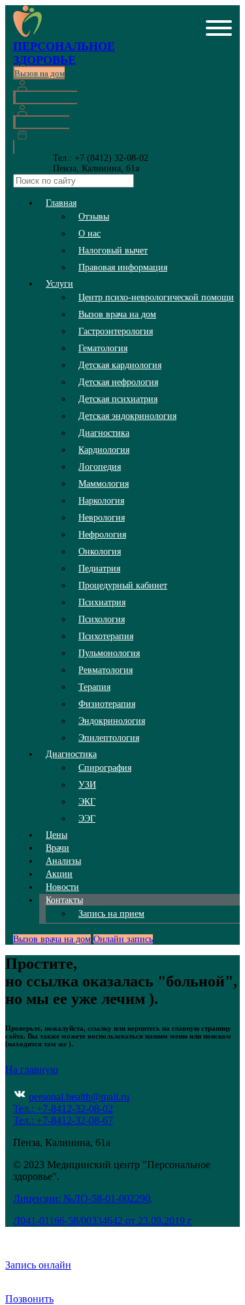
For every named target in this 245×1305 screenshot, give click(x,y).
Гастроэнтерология (115, 331)
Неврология (101, 518)
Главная (61, 203)
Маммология (103, 484)
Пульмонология (109, 653)
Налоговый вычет (113, 250)
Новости (62, 887)
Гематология (102, 348)
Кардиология (103, 450)
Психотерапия (105, 636)
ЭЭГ (86, 819)
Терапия (94, 687)
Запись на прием (111, 914)
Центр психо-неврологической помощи (156, 297)
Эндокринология (111, 721)
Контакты (64, 900)
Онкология (99, 551)
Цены (56, 835)
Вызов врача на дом (117, 314)
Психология (101, 619)
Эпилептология (108, 738)
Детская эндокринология (127, 416)
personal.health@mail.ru (79, 1096)
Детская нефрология (118, 382)
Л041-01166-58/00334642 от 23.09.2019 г (102, 1220)
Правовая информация (122, 267)
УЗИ (87, 785)
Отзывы (93, 217)
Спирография (104, 768)
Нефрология (102, 534)
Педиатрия (99, 568)
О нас (89, 233)
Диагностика (103, 433)
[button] (219, 29)
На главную (31, 1069)
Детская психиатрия (117, 399)
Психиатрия (101, 602)
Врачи (57, 848)
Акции (59, 874)
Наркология (101, 501)
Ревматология (105, 670)
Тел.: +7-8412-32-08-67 (63, 1120)
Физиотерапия (106, 704)
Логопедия (99, 467)
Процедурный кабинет (122, 585)
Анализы (63, 861)
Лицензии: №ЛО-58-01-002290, (83, 1198)
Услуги (59, 284)
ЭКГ (86, 802)
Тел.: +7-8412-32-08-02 (63, 1108)
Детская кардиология (119, 365)
